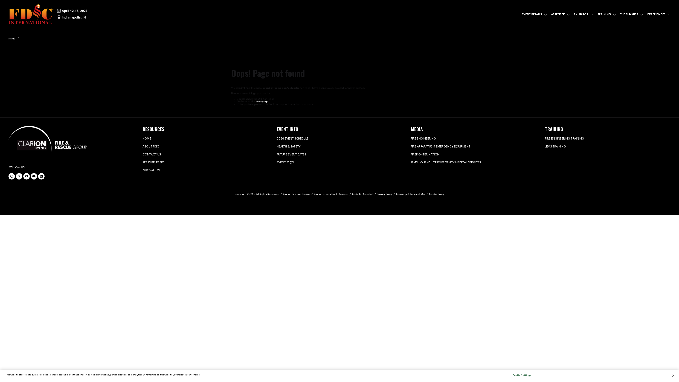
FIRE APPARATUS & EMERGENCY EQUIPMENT (440, 146)
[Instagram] (11, 176)
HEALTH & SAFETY (289, 146)
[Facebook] (26, 176)
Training (604, 14)
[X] (19, 176)
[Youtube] (34, 176)
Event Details (532, 14)
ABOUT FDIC (151, 146)
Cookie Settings (522, 375)
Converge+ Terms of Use (410, 194)
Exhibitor (581, 14)
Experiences (656, 14)
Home (12, 39)
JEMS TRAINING (555, 146)
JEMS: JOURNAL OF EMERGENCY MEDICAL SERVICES (446, 162)
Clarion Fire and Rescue (296, 194)
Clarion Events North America (331, 194)
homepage (262, 101)
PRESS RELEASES (153, 162)
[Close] (673, 376)
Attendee (558, 14)
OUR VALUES (151, 170)
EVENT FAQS (285, 162)
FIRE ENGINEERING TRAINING (564, 138)
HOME (147, 138)
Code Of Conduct (362, 194)
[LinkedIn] (41, 176)
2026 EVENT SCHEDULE (292, 138)
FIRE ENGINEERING (423, 138)
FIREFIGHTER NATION (425, 154)
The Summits (629, 14)
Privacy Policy (384, 194)
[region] (339, 376)
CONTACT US (152, 154)
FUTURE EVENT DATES (291, 154)
